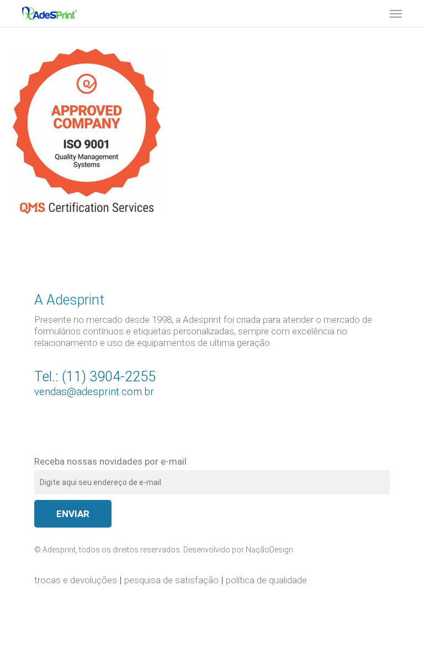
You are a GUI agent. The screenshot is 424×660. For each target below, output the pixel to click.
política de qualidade (266, 580)
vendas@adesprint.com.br (94, 391)
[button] (396, 13)
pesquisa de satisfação (171, 580)
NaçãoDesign (269, 549)
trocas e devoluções (75, 580)
